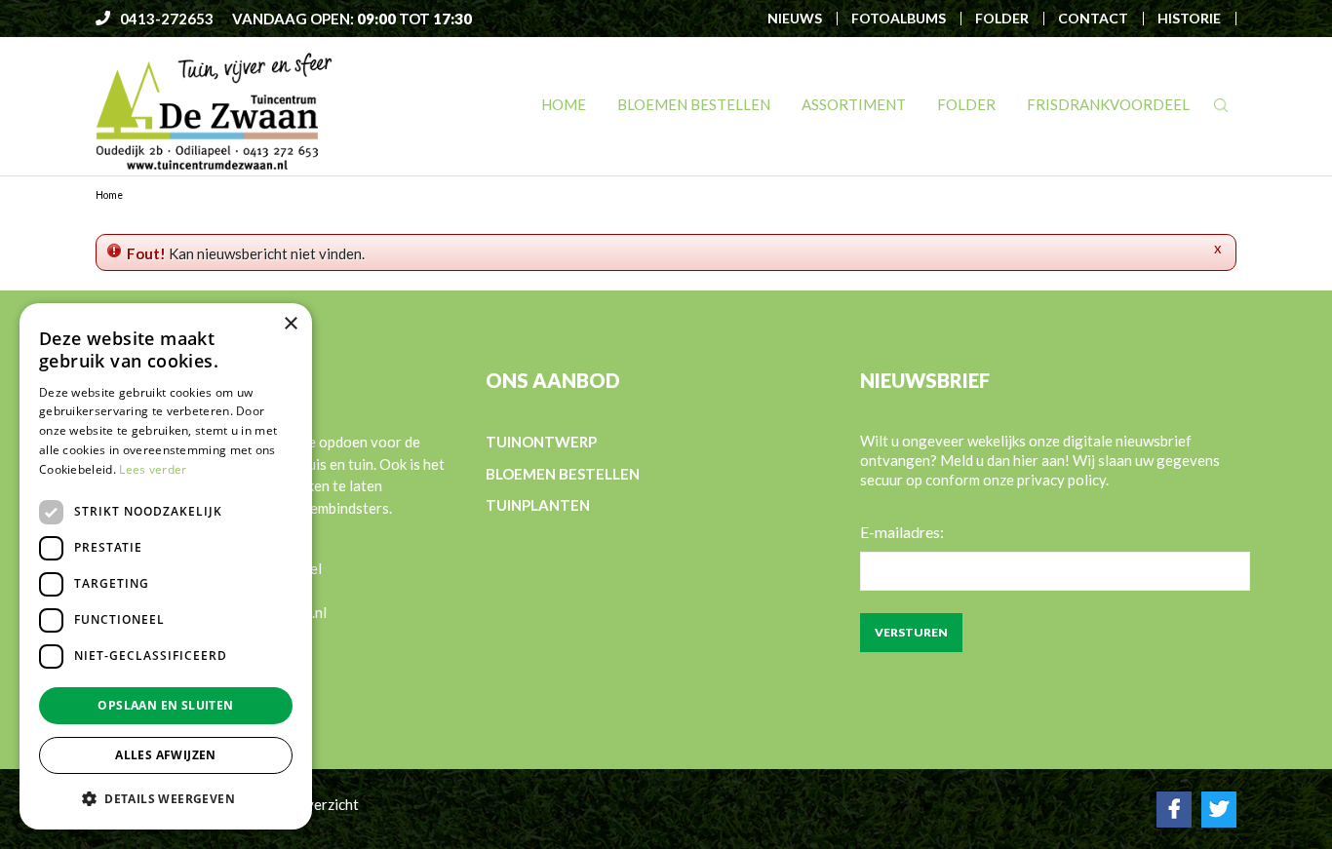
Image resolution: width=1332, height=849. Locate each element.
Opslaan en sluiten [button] (165, 705)
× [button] (290, 324)
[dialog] (166, 566)
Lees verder (152, 469)
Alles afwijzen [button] (165, 755)
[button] (166, 798)
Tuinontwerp (541, 441)
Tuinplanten (538, 505)
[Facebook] (1174, 809)
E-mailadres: (902, 531)
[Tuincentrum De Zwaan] (214, 110)
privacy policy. (1063, 479)
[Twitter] (1218, 809)
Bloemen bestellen (563, 473)
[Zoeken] (1221, 105)
